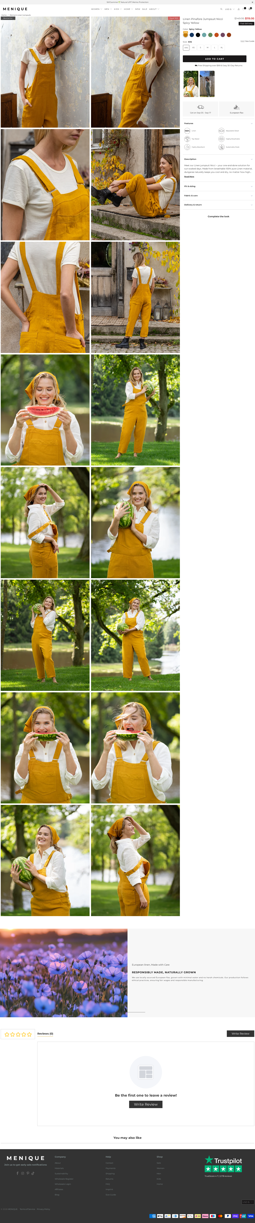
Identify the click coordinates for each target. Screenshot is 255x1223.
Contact (109, 1163)
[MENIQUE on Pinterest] (28, 1173)
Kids (159, 1179)
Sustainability (61, 1173)
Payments (110, 1168)
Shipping (110, 1173)
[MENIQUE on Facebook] (17, 1173)
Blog (57, 1194)
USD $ (228, 9)
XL (222, 47)
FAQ (108, 1184)
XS (193, 47)
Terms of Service (27, 1209)
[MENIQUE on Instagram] (23, 1173)
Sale (159, 1163)
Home (160, 1184)
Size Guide (111, 1194)
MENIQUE (13, 1209)
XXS (186, 48)
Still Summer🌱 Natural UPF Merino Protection (127, 2)
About (58, 1163)
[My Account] (239, 9)
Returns (109, 1179)
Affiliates (59, 1189)
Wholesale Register (64, 1179)
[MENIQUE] (15, 9)
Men (159, 1173)
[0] (243, 9)
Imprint (109, 1189)
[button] (97, 8)
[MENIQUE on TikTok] (33, 1173)
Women (160, 1168)
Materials (59, 1168)
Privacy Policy (43, 1209)
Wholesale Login (63, 1184)
